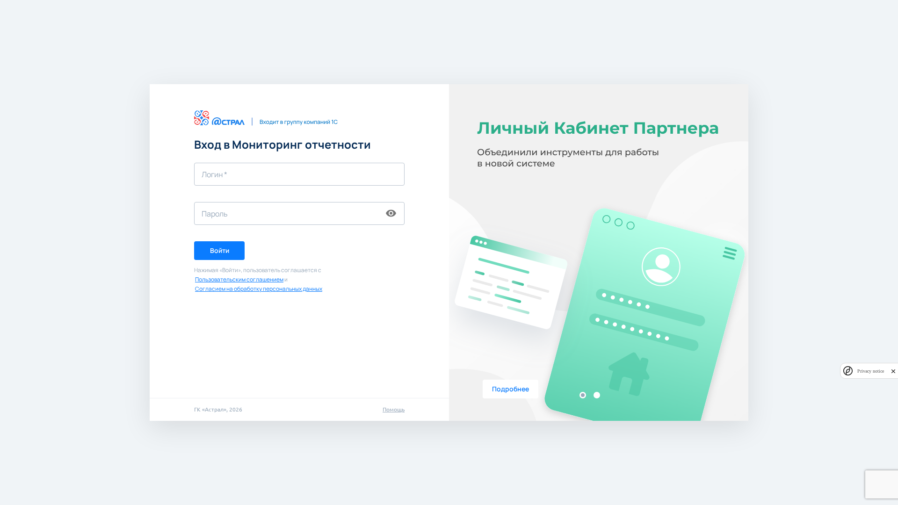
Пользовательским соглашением (239, 279)
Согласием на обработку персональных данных (258, 289)
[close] (893, 371)
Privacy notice (870, 371)
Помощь (394, 409)
